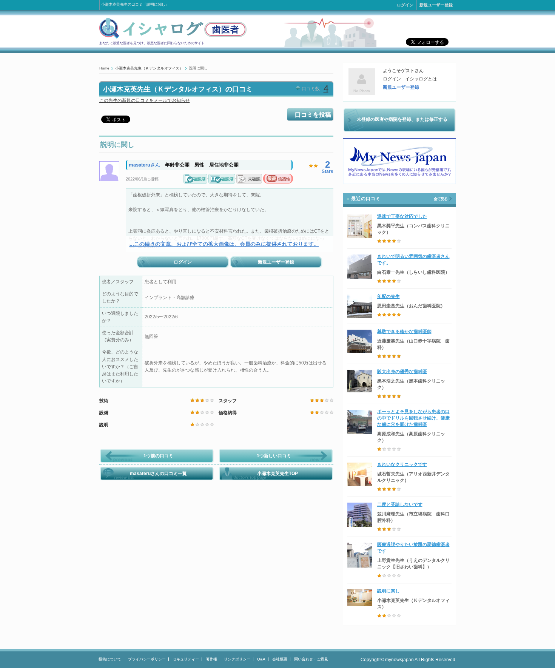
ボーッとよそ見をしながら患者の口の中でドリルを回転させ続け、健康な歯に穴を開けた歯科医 (413, 418)
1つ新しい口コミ (274, 455)
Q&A (261, 659)
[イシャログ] (173, 37)
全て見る (440, 199)
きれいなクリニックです (402, 464)
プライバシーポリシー (147, 659)
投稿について (110, 659)
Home (104, 68)
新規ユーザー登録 (436, 5)
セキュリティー (186, 659)
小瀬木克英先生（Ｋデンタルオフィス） (149, 68)
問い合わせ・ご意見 (311, 659)
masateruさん (144, 165)
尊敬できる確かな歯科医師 (404, 331)
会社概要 (279, 659)
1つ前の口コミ (158, 455)
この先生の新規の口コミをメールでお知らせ (144, 100)
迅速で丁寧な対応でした (402, 216)
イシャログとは (421, 79)
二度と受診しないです (399, 504)
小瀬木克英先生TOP (277, 473)
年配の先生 (388, 296)
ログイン (405, 5)
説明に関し (388, 591)
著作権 (211, 659)
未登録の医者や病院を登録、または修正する (402, 119)
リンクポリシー (237, 659)
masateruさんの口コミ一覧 (158, 473)
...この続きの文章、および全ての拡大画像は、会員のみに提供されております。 (224, 244)
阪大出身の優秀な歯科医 (402, 371)
